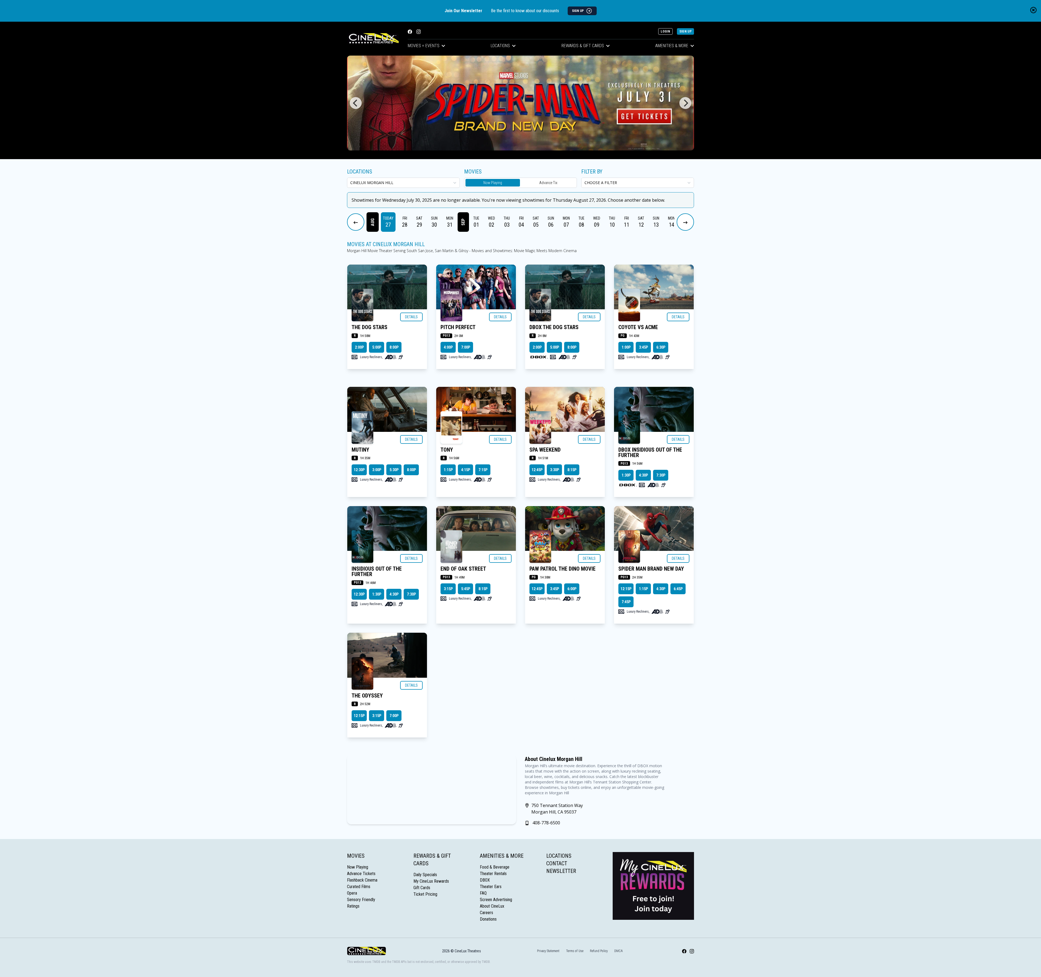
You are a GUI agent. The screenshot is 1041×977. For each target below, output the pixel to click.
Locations (500, 45)
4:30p (643, 475)
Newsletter (561, 871)
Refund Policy (599, 951)
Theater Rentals (493, 873)
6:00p (571, 589)
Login (665, 31)
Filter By (591, 171)
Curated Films (358, 886)
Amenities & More (671, 45)
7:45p (626, 602)
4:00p (448, 347)
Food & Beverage (494, 867)
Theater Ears (491, 886)
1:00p (626, 347)
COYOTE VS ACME (638, 327)
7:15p (482, 470)
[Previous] (356, 103)
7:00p (465, 347)
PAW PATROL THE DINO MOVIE (562, 568)
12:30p (359, 470)
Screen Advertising (496, 899)
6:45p (678, 589)
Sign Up (685, 31)
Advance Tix (548, 183)
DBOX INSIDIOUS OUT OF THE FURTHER (650, 452)
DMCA (618, 951)
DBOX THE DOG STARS (554, 327)
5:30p (394, 470)
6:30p (660, 347)
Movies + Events (423, 45)
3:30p (554, 470)
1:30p (626, 475)
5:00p (376, 347)
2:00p (359, 347)
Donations (488, 919)
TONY (447, 449)
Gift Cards (421, 887)
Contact (556, 863)
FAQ (483, 893)
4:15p (465, 470)
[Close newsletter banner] (1033, 10)
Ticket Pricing (425, 894)
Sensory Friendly (361, 899)
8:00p (394, 347)
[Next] (685, 103)
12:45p (537, 470)
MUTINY (360, 449)
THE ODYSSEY (367, 695)
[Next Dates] (685, 222)
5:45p (465, 589)
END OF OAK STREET (463, 568)
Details (411, 317)
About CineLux (492, 906)
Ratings (353, 906)
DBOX (485, 880)
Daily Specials (425, 874)
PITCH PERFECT (458, 327)
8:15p (571, 470)
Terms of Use (574, 951)
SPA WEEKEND (545, 449)
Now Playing (492, 183)
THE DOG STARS (369, 327)
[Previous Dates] (355, 222)
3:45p (643, 347)
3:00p (376, 470)
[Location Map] (431, 789)
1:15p (448, 470)
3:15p (448, 589)
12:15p (626, 589)
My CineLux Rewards (431, 881)
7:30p (660, 475)
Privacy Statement (548, 951)
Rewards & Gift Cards (582, 45)
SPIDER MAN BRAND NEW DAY (651, 568)
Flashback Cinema (362, 880)
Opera (352, 893)
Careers (486, 912)
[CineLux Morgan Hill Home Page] (373, 38)
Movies (356, 856)
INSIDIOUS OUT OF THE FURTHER (377, 571)
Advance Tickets (361, 873)
